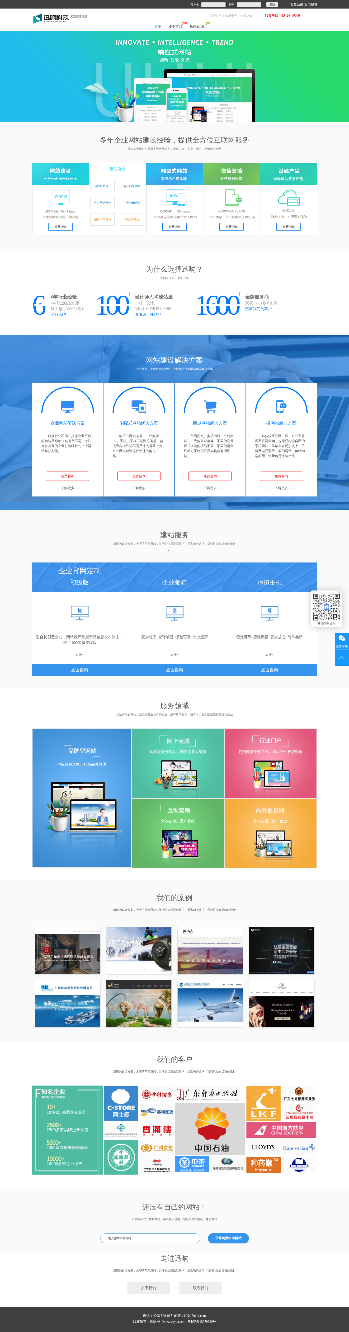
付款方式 (246, 15)
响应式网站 (198, 26)
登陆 (272, 4)
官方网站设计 (102, 202)
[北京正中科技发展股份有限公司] (210, 1003)
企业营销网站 (132, 202)
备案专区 (216, 15)
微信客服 (342, 646)
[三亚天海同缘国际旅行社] (139, 1003)
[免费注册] (296, 4)
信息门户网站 (102, 219)
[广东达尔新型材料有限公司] (67, 1003)
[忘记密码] (310, 4)
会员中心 (231, 15)
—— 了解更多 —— (67, 488)
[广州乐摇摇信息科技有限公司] (281, 950)
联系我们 (200, 1288)
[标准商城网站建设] (178, 763)
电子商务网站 (132, 186)
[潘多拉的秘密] (281, 1003)
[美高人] (210, 950)
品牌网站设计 (102, 186)
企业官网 (175, 26)
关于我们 (148, 1288)
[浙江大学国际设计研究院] (67, 950)
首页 (158, 26)
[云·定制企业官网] (174, 76)
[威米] (139, 950)
